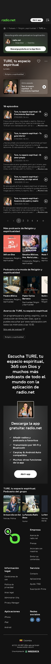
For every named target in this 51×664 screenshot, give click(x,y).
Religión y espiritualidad (14, 74)
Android (8, 627)
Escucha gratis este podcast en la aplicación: (25, 35)
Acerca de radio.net (34, 537)
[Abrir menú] (47, 20)
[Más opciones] (46, 61)
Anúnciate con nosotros (36, 550)
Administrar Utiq (12, 598)
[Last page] (43, 221)
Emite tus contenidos (35, 558)
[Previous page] (13, 221)
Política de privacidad (9, 586)
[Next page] (37, 221)
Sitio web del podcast (12, 330)
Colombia (27, 641)
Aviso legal (9, 593)
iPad (6, 622)
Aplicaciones (35, 579)
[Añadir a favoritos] (38, 61)
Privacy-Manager (12, 603)
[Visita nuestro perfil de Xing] (38, 619)
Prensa (33, 543)
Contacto (34, 574)
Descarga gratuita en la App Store (25, 49)
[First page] (8, 221)
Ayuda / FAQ (35, 584)
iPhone (7, 617)
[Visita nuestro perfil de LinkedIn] (32, 619)
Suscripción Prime (38, 589)
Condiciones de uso (11, 578)
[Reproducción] (44, 87)
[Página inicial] (4, 28)
